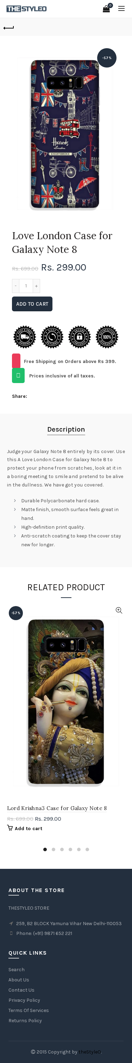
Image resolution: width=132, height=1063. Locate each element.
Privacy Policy (24, 1000)
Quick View (119, 610)
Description (66, 429)
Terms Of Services (28, 1010)
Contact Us (21, 990)
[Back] (9, 27)
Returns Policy (25, 1021)
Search (16, 970)
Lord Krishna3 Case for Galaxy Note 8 (57, 808)
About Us (18, 980)
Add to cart (32, 304)
